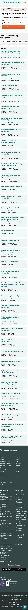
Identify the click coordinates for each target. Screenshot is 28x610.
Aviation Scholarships (5, 561)
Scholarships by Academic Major (19, 534)
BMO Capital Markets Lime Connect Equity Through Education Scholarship (13, 219)
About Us (17, 459)
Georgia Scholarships (20, 519)
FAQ (16, 461)
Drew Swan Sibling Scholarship (11, 361)
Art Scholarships (4, 555)
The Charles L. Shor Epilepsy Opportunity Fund (10, 176)
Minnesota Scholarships (18, 528)
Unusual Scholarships (6, 550)
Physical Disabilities (17, 6)
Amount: (3, 56)
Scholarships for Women (6, 531)
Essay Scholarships (5, 546)
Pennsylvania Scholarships (18, 522)
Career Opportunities (20, 467)
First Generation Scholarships (4, 539)
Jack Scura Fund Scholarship (11, 394)
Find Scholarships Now (13, 27)
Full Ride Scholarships (6, 544)
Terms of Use (18, 476)
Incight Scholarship (7, 230)
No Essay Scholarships (6, 548)
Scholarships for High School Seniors (6, 493)
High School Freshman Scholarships (21, 506)
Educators (3, 480)
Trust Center (18, 478)
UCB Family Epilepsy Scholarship (11, 186)
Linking (17, 469)
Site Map (17, 472)
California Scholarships (21, 511)
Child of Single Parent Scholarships (21, 543)
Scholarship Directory (5, 6)
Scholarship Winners (5, 465)
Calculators (3, 476)
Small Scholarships (20, 541)
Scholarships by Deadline (19, 531)
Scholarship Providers (6, 482)
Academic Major (5, 41)
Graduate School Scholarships (4, 503)
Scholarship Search (5, 461)
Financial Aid (3, 469)
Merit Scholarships (5, 542)
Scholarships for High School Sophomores (6, 500)
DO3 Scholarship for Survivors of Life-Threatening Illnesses (12, 251)
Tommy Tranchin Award (9, 85)
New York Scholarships (21, 515)
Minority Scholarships (5, 527)
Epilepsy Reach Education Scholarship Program (9, 383)
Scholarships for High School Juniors (6, 496)
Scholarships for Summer (4, 553)
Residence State (16, 41)
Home (2, 459)
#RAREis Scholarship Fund (10, 240)
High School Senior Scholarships (20, 495)
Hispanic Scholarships (6, 529)
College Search (4, 467)
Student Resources (5, 478)
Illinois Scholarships (20, 517)
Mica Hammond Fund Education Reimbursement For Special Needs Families (12, 284)
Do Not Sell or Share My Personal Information (14, 606)
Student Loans (4, 474)
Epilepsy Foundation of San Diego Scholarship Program (12, 371)
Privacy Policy (19, 474)
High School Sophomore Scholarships (18, 503)
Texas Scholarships (20, 509)
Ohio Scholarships (20, 525)
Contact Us (18, 463)
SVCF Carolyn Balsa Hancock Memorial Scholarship (10, 141)
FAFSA (2, 472)
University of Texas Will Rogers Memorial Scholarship (11, 437)
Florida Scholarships (20, 513)
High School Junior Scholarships (20, 498)
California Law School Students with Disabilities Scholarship (11, 52)
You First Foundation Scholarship (12, 351)
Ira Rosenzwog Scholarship (10, 296)
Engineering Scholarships (3, 558)
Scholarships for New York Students (5, 524)
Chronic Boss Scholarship (9, 415)
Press (1, 484)
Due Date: (11, 56)
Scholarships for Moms (6, 533)
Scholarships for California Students (5, 510)
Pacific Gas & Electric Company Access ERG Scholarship (11, 164)
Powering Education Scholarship (12, 208)
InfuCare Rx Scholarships (9, 261)
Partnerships (18, 465)
